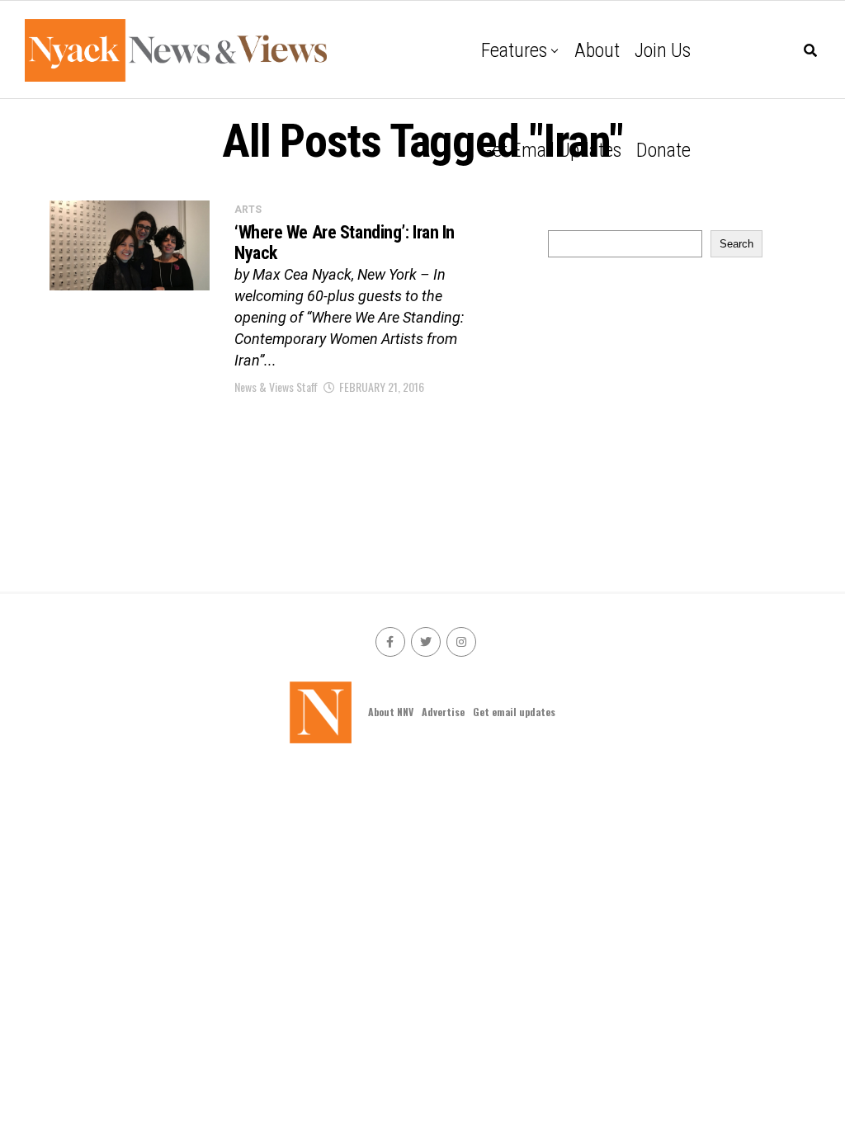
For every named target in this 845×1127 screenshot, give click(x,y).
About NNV (390, 712)
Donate (663, 150)
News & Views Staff (276, 386)
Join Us (663, 50)
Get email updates (551, 150)
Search (736, 244)
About (597, 50)
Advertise (443, 712)
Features (514, 50)
